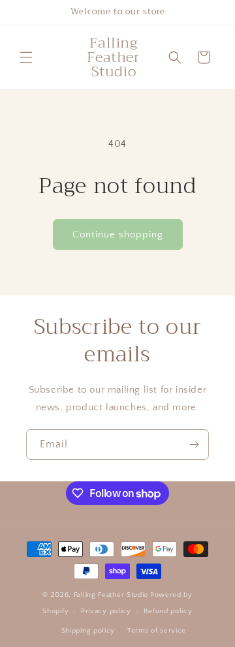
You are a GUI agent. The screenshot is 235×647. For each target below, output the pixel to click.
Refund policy (168, 611)
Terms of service (156, 631)
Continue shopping (117, 234)
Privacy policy (106, 611)
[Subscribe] (194, 444)
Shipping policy (88, 631)
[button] (26, 57)
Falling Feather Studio (111, 595)
